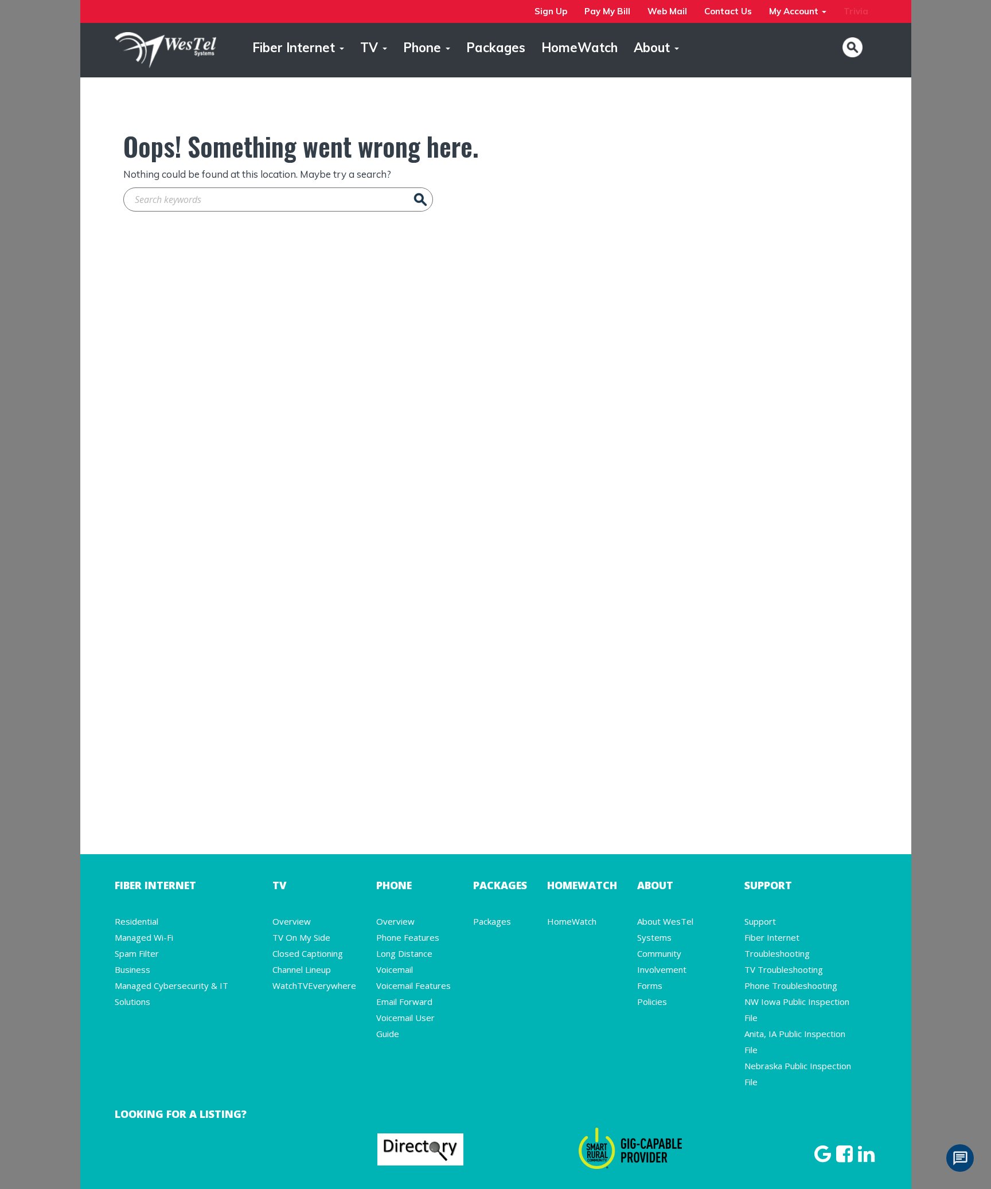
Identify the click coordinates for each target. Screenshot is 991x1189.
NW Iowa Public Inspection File (796, 1009)
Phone (423, 48)
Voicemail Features (413, 985)
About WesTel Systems (665, 929)
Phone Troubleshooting (790, 985)
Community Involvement (661, 961)
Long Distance (404, 953)
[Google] (824, 1157)
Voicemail (394, 969)
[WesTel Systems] (165, 48)
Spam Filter (137, 953)
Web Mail (667, 11)
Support (760, 921)
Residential (136, 921)
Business (132, 969)
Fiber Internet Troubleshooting (777, 945)
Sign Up (550, 11)
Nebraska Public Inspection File (797, 1074)
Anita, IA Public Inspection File (794, 1041)
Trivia (856, 11)
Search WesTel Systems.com (852, 47)
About (653, 48)
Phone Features (407, 937)
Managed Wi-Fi (144, 937)
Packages (495, 48)
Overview (291, 921)
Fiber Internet (295, 48)
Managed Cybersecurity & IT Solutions (171, 993)
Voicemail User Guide (405, 1025)
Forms (649, 985)
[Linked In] (866, 1157)
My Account (795, 11)
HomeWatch (579, 48)
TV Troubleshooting (783, 969)
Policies (652, 1001)
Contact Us (728, 11)
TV (370, 48)
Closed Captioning (307, 953)
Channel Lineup (301, 969)
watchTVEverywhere (314, 985)
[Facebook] (846, 1157)
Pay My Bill (607, 11)
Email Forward (404, 1001)
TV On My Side (301, 937)
